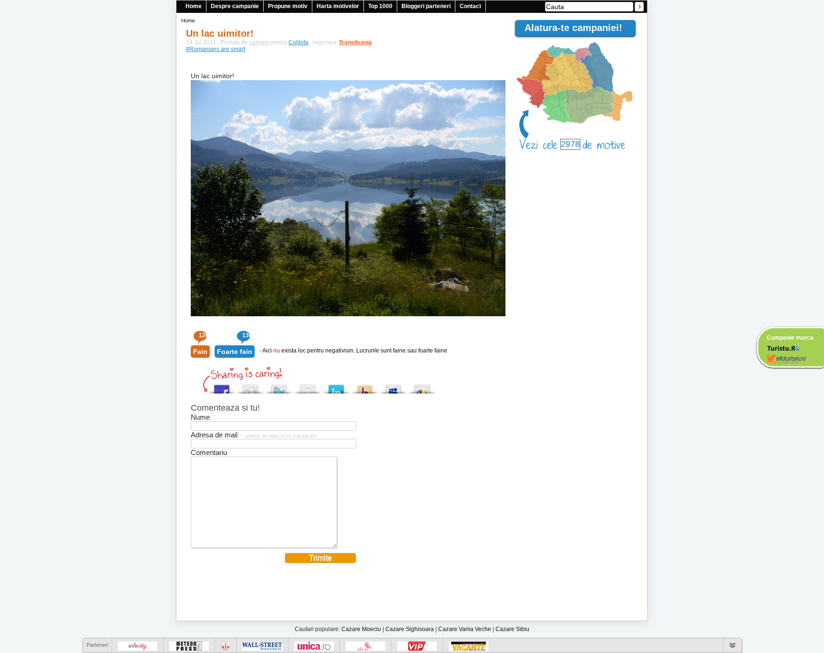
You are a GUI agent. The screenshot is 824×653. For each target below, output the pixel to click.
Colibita (298, 42)
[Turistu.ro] (783, 347)
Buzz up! (364, 387)
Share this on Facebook (221, 387)
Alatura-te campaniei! (578, 27)
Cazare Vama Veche (464, 629)
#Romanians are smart (215, 49)
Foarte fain (234, 351)
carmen (259, 42)
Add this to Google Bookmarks (422, 387)
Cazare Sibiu (512, 629)
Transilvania (351, 42)
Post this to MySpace (393, 387)
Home (193, 6)
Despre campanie (235, 6)
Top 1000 (380, 6)
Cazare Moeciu (361, 629)
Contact (470, 6)
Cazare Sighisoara (409, 629)
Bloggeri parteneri (426, 6)
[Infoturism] (786, 360)
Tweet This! (279, 387)
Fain (200, 351)
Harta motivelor (338, 6)
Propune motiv (288, 6)
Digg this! (250, 387)
